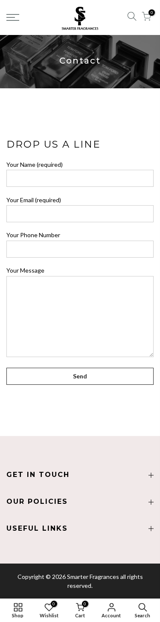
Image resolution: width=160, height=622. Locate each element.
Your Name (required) (34, 164)
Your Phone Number (33, 234)
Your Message (25, 270)
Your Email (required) (33, 199)
